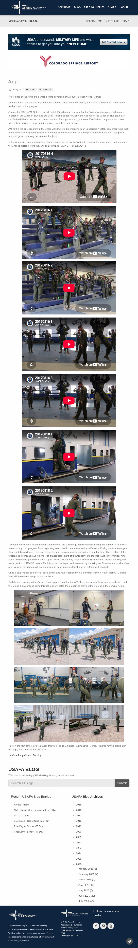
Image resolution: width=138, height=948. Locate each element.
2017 (78, 815)
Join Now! (64, 7)
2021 (78, 837)
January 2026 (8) (88, 868)
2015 (78, 804)
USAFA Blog (112, 21)
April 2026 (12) (86, 885)
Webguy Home (94, 21)
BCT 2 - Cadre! (22, 815)
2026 (78, 864)
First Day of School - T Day (28, 826)
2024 (78, 853)
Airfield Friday (21, 804)
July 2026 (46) (86, 901)
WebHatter (46, 89)
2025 (78, 858)
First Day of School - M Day (28, 831)
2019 (78, 826)
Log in (124, 7)
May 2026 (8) (86, 890)
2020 (78, 831)
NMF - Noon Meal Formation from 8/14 (35, 810)
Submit (122, 783)
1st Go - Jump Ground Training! (25, 755)
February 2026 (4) (88, 874)
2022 (78, 842)
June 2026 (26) (87, 895)
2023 (78, 848)
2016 (78, 810)
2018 (78, 821)
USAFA (32, 89)
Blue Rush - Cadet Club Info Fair (31, 821)
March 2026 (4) (87, 879)
